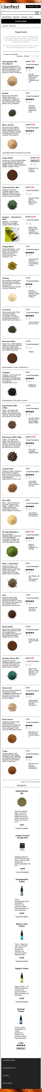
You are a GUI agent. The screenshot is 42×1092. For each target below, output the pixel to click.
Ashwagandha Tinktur (22, 880)
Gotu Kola (6, 310)
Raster (16, 54)
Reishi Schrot (7, 719)
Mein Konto (16, 17)
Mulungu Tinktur (21, 1010)
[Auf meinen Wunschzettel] (26, 70)
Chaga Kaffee (7, 158)
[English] (40, 1)
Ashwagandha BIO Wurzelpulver (9, 63)
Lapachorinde (7, 469)
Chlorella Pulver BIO (10, 187)
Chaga (4, 751)
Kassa (31, 17)
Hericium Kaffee (8, 341)
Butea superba (8, 125)
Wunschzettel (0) (6, 17)
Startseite (5, 26)
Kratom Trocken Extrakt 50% (23, 837)
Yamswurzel (7, 688)
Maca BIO (6, 500)
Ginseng (5, 278)
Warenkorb (24, 17)
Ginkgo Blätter (8, 247)
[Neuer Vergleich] (30, 70)
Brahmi (5, 93)
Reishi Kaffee (7, 627)
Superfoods (12, 26)
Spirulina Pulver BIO (10, 658)
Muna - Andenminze (10, 564)
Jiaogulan (6, 372)
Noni (4, 595)
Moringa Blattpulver (10, 532)
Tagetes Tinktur (22, 968)
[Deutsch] (37, 1)
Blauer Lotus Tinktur (21, 925)
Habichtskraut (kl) (22, 792)
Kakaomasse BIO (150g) (11, 437)
